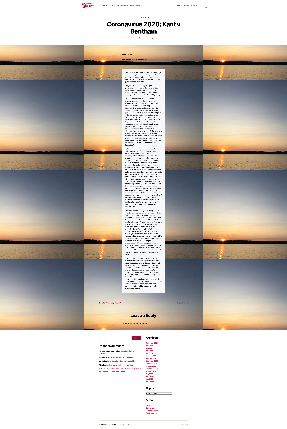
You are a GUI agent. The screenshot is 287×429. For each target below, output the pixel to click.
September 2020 (152, 369)
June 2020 (150, 376)
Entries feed (150, 408)
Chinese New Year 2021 (191, 5)
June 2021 (150, 346)
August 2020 (151, 371)
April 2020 (150, 382)
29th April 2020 (145, 38)
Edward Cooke (133, 38)
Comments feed (152, 410)
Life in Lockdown (143, 17)
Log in (148, 405)
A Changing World (110, 425)
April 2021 (149, 351)
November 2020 (152, 364)
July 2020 (149, 374)
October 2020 (151, 366)
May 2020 (149, 379)
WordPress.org (151, 413)
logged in (132, 323)
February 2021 (151, 356)
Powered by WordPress (124, 425)
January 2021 (151, 358)
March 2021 (150, 353)
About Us (179, 5)
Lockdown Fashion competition (121, 357)
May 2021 (149, 348)
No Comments (158, 38)
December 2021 (152, 343)
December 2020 (152, 361)
